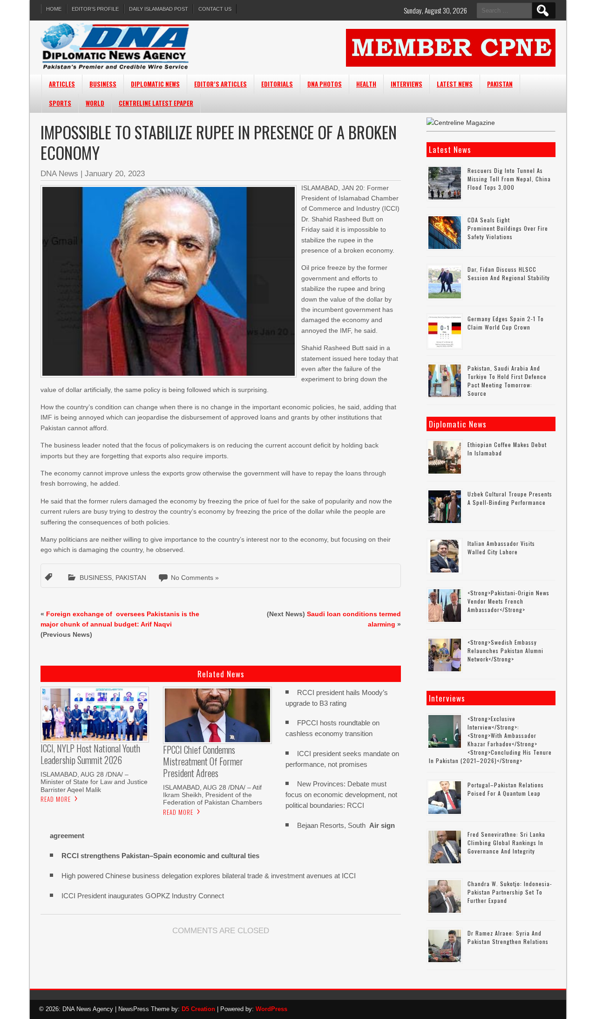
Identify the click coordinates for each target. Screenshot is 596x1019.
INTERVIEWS (406, 84)
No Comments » (195, 577)
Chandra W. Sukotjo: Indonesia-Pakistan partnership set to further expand (509, 892)
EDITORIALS (277, 84)
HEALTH (366, 84)
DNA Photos (324, 84)
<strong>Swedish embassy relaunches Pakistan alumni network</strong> (505, 650)
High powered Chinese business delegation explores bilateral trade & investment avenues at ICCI (208, 876)
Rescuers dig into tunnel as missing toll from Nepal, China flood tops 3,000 (509, 178)
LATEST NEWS (455, 84)
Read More (56, 799)
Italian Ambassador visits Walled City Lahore (501, 547)
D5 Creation (198, 1008)
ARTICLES (62, 84)
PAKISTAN (500, 84)
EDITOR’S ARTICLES (220, 84)
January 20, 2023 (115, 173)
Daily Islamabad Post (158, 9)
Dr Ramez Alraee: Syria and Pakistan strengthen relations (508, 937)
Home (53, 9)
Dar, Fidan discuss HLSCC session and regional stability (508, 273)
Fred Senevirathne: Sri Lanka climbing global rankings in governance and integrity (506, 842)
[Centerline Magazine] (461, 122)
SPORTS (60, 103)
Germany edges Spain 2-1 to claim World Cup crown (505, 323)
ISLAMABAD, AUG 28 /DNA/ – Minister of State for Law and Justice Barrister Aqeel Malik (94, 782)
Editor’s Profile (95, 9)
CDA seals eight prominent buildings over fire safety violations (507, 228)
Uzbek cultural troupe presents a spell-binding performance (509, 498)
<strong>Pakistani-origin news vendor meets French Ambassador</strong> (508, 601)
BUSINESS (102, 84)
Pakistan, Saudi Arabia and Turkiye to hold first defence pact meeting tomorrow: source (507, 380)
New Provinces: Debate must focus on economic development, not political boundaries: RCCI (341, 794)
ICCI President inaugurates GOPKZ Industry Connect (142, 896)
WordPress (271, 1008)
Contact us (214, 9)
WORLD (95, 103)
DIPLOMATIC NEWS (155, 84)
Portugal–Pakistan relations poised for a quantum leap (505, 789)
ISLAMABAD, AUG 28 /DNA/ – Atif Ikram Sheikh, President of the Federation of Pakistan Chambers (212, 795)
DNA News (59, 173)
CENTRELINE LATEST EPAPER (156, 103)
